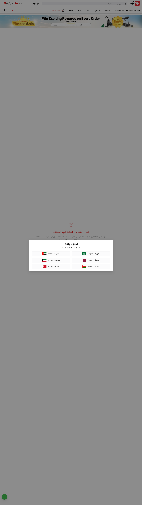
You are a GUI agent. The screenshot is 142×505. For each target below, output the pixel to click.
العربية (57, 253)
